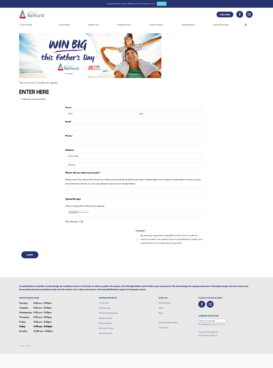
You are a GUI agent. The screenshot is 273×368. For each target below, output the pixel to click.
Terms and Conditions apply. (38, 82)
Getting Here (188, 24)
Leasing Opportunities (168, 322)
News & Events (165, 303)
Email (68, 121)
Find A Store (26, 24)
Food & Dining (104, 308)
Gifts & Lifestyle (105, 323)
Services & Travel (106, 328)
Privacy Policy (25, 345)
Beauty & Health (105, 318)
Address (69, 149)
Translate (220, 324)
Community (64, 24)
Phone (69, 135)
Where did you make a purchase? (83, 172)
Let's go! (161, 3)
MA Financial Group (207, 335)
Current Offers (156, 24)
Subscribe (225, 14)
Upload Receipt (73, 198)
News (161, 313)
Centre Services (220, 24)
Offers (161, 308)
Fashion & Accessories (108, 313)
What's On (93, 24)
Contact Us (163, 327)
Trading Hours (124, 24)
